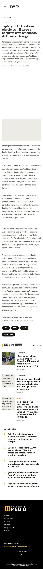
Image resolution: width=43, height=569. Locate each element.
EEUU (14, 328)
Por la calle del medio (9, 66)
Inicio (4, 18)
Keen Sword (8, 334)
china (6, 328)
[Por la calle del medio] (14, 6)
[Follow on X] (15, 536)
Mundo (7, 525)
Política (7, 522)
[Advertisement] (21, 94)
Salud (6, 531)
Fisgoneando (9, 528)
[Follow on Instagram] (6, 536)
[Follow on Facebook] (10, 536)
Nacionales (8, 519)
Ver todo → (37, 345)
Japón (24, 328)
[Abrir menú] (6, 6)
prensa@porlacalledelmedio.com (17, 547)
